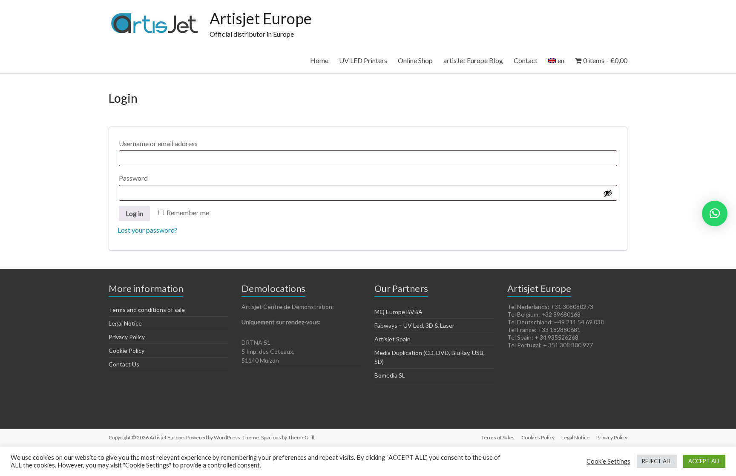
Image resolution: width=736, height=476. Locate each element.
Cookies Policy (538, 437)
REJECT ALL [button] (657, 461)
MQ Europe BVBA (398, 311)
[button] (714, 213)
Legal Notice (125, 323)
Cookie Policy (126, 350)
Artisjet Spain (392, 339)
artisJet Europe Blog (473, 60)
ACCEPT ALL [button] (704, 461)
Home (319, 60)
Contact (526, 60)
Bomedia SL (389, 375)
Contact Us (124, 364)
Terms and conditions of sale (147, 309)
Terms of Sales (498, 437)
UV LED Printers (363, 60)
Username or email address (173, 143)
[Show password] (607, 193)
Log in (134, 213)
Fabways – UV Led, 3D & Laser (414, 325)
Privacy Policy (127, 336)
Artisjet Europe (261, 18)
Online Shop (415, 60)
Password (148, 177)
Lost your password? (148, 230)
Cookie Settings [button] (608, 461)
